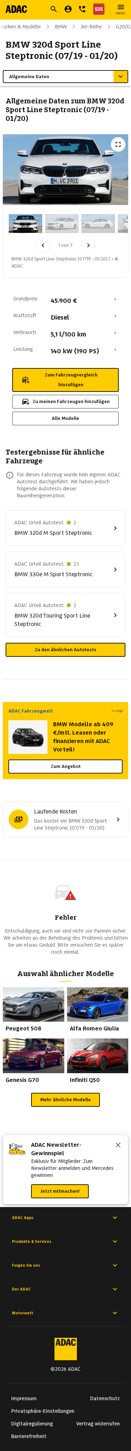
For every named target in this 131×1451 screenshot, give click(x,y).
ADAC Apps (23, 1217)
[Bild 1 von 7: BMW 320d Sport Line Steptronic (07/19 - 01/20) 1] (25, 223)
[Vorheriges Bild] (43, 245)
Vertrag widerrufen (98, 1424)
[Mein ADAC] (68, 9)
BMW (61, 26)
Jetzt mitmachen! (60, 1191)
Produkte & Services (31, 1241)
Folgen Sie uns (26, 1265)
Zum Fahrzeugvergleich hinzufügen (71, 380)
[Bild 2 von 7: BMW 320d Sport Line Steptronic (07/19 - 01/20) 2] (62, 223)
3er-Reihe (91, 26)
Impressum (24, 1398)
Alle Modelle (65, 418)
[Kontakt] (82, 9)
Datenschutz (105, 1398)
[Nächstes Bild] (88, 245)
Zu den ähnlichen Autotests (65, 650)
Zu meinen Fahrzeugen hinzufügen (71, 401)
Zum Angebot (66, 766)
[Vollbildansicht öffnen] (118, 144)
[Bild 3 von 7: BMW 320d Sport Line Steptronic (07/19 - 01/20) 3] (98, 223)
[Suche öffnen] (54, 9)
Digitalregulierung (32, 1424)
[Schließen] (118, 1146)
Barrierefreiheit (28, 1436)
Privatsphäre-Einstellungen (42, 1411)
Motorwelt (22, 1312)
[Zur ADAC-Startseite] (16, 9)
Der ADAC (21, 1289)
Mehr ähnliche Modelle (65, 1100)
